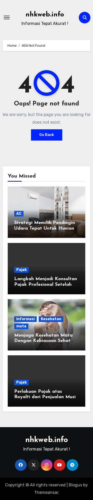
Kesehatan (51, 319)
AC (18, 213)
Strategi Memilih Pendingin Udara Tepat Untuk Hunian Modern (44, 228)
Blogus (75, 485)
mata (21, 326)
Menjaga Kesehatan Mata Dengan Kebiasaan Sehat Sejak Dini (43, 341)
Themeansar (46, 492)
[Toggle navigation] (7, 17)
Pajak (21, 270)
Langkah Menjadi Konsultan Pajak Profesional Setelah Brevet (45, 284)
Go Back (46, 135)
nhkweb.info (45, 14)
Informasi (25, 319)
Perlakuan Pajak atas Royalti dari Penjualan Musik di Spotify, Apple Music (46, 397)
